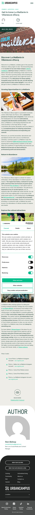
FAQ (6, 479)
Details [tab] (17, 228)
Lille (22, 400)
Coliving (7, 473)
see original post (19, 360)
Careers (7, 482)
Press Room (14, 508)
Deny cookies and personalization (17, 290)
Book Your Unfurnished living (17, 468)
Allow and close (17, 280)
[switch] (30, 262)
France (13, 400)
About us (20, 476)
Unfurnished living (23, 473)
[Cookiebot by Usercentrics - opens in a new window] (25, 223)
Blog (19, 482)
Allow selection (17, 285)
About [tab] (29, 228)
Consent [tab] (6, 228)
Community (8, 476)
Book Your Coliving (17, 462)
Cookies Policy (21, 508)
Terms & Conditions (29, 508)
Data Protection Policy (6, 508)
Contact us (21, 479)
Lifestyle (18, 400)
